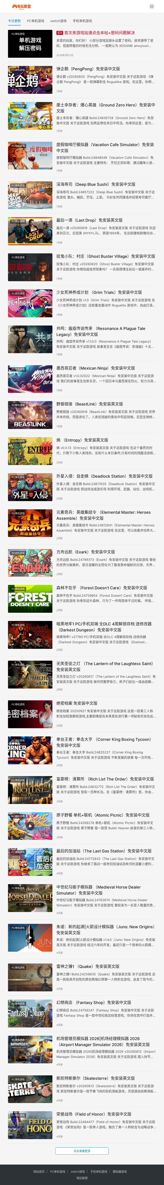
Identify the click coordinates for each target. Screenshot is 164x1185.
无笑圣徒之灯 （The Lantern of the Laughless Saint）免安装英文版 (105, 666)
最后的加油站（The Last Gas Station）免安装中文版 (104, 851)
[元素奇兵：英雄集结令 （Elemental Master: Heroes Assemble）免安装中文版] (30, 523)
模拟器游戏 (120, 1171)
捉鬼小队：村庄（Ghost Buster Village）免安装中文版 (105, 256)
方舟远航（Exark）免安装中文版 (85, 552)
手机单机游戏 (82, 21)
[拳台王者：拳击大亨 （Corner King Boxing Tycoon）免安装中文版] (30, 750)
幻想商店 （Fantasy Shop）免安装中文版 (93, 1002)
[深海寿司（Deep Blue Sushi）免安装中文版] (30, 195)
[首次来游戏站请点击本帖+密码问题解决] (30, 44)
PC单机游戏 (35, 21)
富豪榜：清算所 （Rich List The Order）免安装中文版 (105, 779)
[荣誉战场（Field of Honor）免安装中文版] (30, 1125)
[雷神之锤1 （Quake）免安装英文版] (30, 977)
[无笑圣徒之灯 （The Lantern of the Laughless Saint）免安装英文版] (30, 675)
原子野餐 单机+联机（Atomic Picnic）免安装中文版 (103, 815)
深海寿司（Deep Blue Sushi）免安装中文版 (95, 184)
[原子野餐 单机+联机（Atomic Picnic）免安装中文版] (30, 826)
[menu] (152, 6)
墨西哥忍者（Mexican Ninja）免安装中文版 (95, 368)
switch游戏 (58, 21)
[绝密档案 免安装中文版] (30, 714)
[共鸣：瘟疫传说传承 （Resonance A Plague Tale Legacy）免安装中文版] (30, 339)
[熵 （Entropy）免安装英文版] (30, 451)
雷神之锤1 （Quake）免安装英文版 (87, 966)
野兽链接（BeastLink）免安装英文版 (89, 404)
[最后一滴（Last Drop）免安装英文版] (30, 231)
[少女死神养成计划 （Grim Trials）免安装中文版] (30, 303)
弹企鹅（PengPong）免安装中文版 (88, 69)
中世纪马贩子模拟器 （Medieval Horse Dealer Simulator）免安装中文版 (98, 890)
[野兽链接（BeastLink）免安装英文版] (30, 415)
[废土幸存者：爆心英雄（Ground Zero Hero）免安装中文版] (30, 116)
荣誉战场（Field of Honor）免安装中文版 (93, 1114)
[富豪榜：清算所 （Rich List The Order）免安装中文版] (30, 790)
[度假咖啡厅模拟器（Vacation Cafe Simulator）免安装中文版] (30, 156)
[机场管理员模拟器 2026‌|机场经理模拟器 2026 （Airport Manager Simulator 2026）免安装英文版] (30, 1050)
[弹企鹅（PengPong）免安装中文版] (30, 80)
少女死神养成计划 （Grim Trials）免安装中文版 (99, 292)
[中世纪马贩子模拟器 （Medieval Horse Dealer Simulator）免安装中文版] (30, 898)
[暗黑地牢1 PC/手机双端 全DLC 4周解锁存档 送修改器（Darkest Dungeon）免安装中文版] (30, 635)
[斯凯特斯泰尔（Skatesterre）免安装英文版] (30, 1089)
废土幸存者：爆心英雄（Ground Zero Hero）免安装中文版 (105, 108)
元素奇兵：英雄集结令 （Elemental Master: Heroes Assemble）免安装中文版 (103, 515)
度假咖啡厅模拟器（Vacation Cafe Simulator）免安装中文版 (105, 147)
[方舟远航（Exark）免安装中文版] (30, 563)
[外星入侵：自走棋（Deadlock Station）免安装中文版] (30, 487)
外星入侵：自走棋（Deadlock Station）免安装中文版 (104, 476)
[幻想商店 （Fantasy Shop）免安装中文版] (30, 1013)
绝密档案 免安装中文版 (76, 703)
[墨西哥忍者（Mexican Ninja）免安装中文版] (30, 379)
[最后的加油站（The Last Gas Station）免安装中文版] (30, 862)
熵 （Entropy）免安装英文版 (82, 440)
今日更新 (14, 21)
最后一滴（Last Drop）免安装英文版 (89, 220)
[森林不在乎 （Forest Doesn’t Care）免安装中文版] (30, 599)
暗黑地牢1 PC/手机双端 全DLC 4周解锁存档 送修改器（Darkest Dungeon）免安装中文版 (104, 627)
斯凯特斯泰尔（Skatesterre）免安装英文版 (95, 1078)
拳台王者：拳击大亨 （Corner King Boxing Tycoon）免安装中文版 (104, 742)
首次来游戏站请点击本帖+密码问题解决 (96, 32)
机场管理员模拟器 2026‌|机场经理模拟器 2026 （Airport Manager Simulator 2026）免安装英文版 (103, 1041)
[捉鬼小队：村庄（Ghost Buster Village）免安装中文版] (30, 267)
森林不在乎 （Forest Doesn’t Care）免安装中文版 (101, 587)
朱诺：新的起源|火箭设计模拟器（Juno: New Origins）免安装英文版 (105, 929)
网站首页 (39, 1171)
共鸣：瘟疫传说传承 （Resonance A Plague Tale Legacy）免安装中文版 (100, 331)
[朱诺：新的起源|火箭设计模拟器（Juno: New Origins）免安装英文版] (30, 938)
